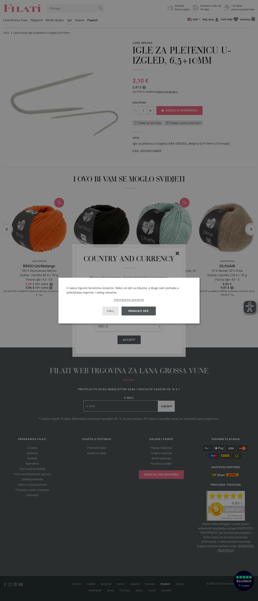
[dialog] (129, 300)
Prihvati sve (138, 311)
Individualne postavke (129, 299)
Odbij (110, 311)
